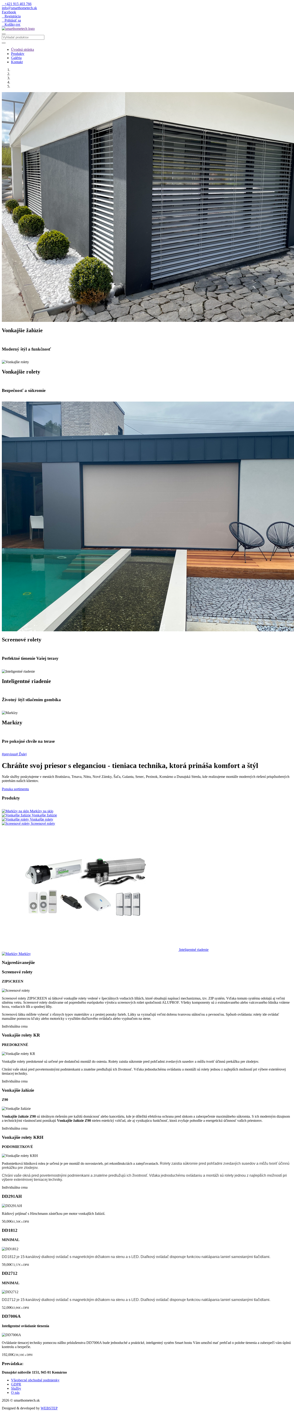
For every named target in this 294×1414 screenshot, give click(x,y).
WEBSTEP (49, 1408)
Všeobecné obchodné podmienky (35, 1380)
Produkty (17, 54)
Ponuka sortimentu (15, 789)
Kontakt (17, 62)
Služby (16, 1388)
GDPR (16, 1384)
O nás (15, 1392)
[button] (10, 754)
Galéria (16, 58)
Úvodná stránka (22, 49)
